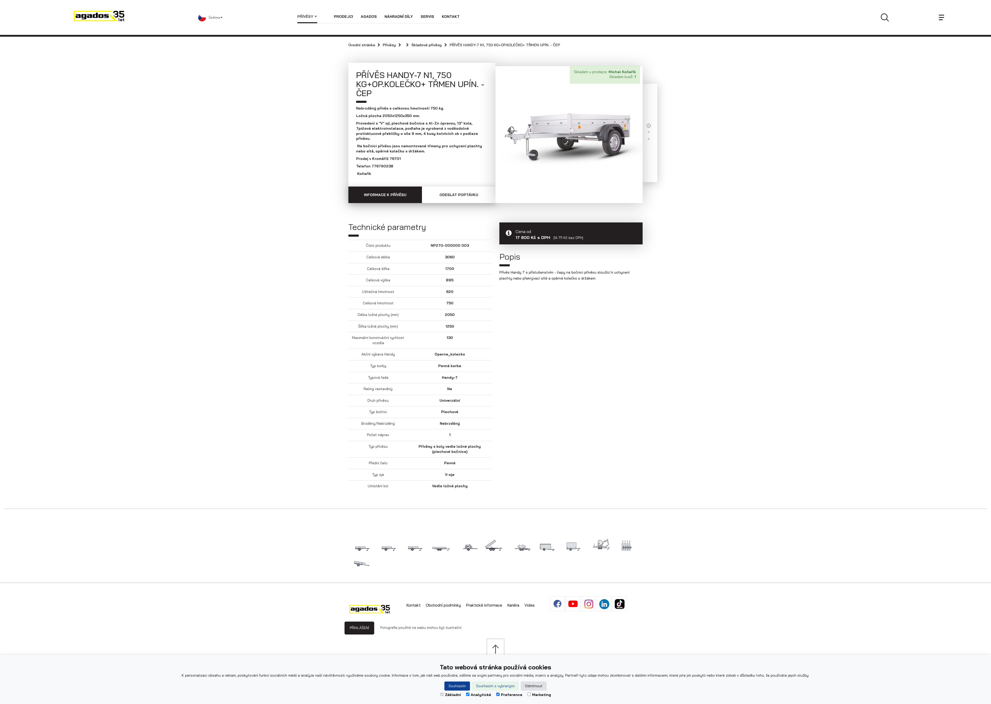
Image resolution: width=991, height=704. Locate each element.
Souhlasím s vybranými (495, 686)
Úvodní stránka (361, 45)
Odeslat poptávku (458, 194)
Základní (453, 694)
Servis (427, 16)
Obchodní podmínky (443, 605)
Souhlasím (457, 686)
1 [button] (649, 126)
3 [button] (649, 139)
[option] (569, 130)
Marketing (541, 694)
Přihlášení (359, 627)
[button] (247, 17)
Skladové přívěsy (426, 45)
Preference (511, 694)
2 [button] (649, 132)
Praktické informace (484, 605)
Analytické (481, 694)
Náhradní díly (399, 16)
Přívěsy (305, 16)
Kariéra (513, 605)
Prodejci (343, 16)
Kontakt (451, 16)
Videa (529, 605)
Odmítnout (533, 686)
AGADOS (369, 16)
